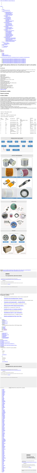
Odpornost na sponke (9, 27)
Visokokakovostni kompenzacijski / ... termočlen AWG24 (14, 302)
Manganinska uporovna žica (10, 20)
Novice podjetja (6, 42)
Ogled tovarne (6, 46)
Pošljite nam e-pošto (3, 89)
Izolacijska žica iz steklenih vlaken (11, 38)
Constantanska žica (8, 19)
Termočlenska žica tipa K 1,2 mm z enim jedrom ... (13, 312)
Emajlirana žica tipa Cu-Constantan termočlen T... (13, 309)
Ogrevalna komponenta (7, 11)
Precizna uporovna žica (7, 18)
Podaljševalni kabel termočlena (10, 41)
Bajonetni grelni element (9, 12)
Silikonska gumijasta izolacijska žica (11, 40)
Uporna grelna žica (6, 22)
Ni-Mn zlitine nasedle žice (9, 34)
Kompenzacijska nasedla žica (10, 30)
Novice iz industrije (7, 43)
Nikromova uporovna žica (9, 25)
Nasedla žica (6, 29)
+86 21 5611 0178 (4, 323)
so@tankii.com (11, 0)
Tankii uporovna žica (7, 10)
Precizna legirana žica (9, 21)
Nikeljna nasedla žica (9, 36)
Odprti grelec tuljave (9, 13)
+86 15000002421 (4, 0)
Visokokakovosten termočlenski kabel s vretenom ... (13, 298)
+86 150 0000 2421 (5, 361)
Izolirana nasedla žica (9, 33)
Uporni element (6, 26)
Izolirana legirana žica (7, 37)
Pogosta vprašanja (4, 44)
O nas (3, 45)
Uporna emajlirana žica (9, 39)
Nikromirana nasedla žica (9, 35)
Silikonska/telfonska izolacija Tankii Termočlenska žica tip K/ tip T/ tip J (13, 270)
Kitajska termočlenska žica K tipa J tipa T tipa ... (13, 316)
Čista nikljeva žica (8, 17)
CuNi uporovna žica (9, 23)
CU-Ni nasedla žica (8, 32)
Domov (3, 9)
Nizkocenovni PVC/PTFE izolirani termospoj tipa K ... (14, 305)
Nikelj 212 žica (8, 16)
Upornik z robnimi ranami (9, 28)
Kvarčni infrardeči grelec (9, 14)
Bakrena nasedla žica (9, 31)
